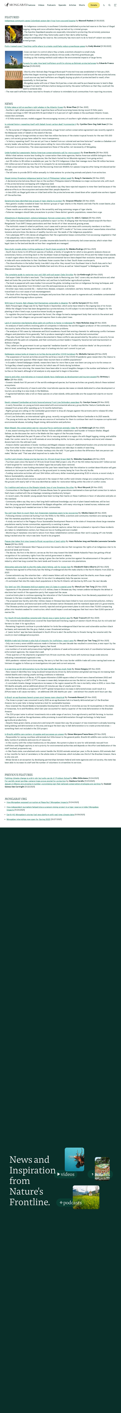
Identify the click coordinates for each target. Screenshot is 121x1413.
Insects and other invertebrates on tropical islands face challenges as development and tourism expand (51, 377)
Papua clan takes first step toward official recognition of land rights (35, 541)
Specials (62, 5)
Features (31, 5)
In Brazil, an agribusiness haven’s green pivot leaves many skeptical (34, 697)
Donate (94, 5)
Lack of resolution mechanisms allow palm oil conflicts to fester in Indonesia (39, 323)
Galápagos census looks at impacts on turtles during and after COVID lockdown (40, 354)
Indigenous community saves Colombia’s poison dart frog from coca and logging (40, 21)
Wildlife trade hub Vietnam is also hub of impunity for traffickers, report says (39, 641)
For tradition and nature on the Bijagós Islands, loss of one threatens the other (39, 487)
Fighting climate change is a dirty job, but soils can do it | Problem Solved (37, 778)
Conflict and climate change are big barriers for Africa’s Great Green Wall (37, 459)
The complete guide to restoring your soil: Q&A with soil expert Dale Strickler (39, 275)
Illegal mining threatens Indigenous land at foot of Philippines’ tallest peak (38, 178)
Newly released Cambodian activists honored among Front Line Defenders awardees (42, 402)
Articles (72, 5)
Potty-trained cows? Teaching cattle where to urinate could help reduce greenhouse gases (45, 46)
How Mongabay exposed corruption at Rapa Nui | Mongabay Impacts (37, 802)
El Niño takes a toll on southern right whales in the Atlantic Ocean (34, 107)
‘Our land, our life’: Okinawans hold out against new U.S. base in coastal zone (38, 587)
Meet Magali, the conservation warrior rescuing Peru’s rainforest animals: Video (40, 428)
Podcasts (51, 5)
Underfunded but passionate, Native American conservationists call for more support (42, 153)
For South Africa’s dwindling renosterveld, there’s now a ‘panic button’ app (37, 618)
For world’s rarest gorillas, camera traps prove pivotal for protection (35, 781)
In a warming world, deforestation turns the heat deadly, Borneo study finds (38, 669)
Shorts (82, 5)
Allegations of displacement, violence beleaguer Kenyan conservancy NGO (38, 218)
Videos (41, 5)
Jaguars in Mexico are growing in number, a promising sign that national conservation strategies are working (53, 784)
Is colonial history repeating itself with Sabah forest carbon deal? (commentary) (40, 124)
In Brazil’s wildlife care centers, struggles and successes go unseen (34, 734)
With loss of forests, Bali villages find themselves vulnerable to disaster (36, 303)
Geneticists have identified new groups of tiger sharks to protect (33, 201)
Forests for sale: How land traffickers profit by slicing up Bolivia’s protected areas (59, 63)
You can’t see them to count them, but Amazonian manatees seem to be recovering (41, 513)
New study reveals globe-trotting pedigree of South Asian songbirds (35, 249)
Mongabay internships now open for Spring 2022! (28, 819)
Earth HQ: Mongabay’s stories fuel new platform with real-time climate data (40, 815)
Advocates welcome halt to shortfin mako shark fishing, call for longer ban (38, 567)
